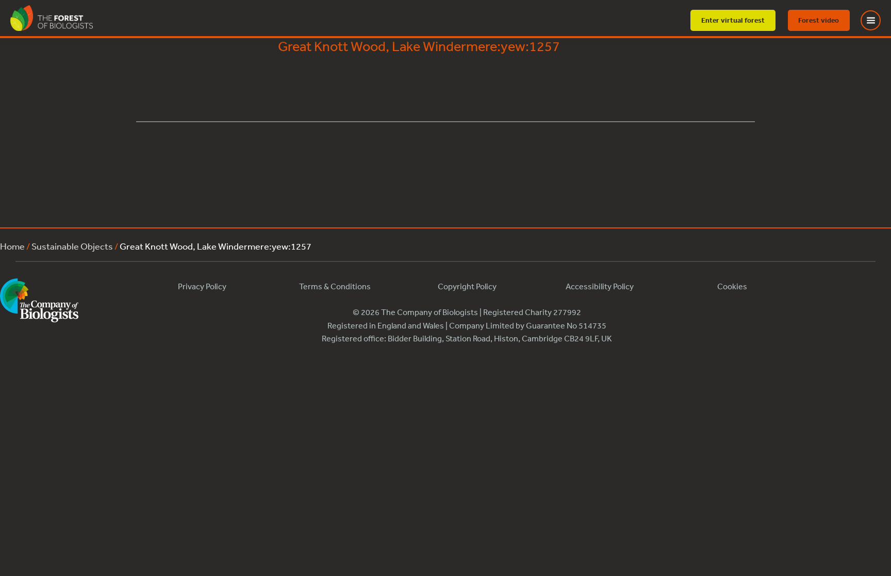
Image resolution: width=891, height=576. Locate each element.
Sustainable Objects (72, 246)
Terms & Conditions (335, 286)
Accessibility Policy (600, 286)
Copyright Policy (467, 286)
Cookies (732, 286)
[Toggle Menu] (877, 20)
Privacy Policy (202, 286)
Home (12, 246)
